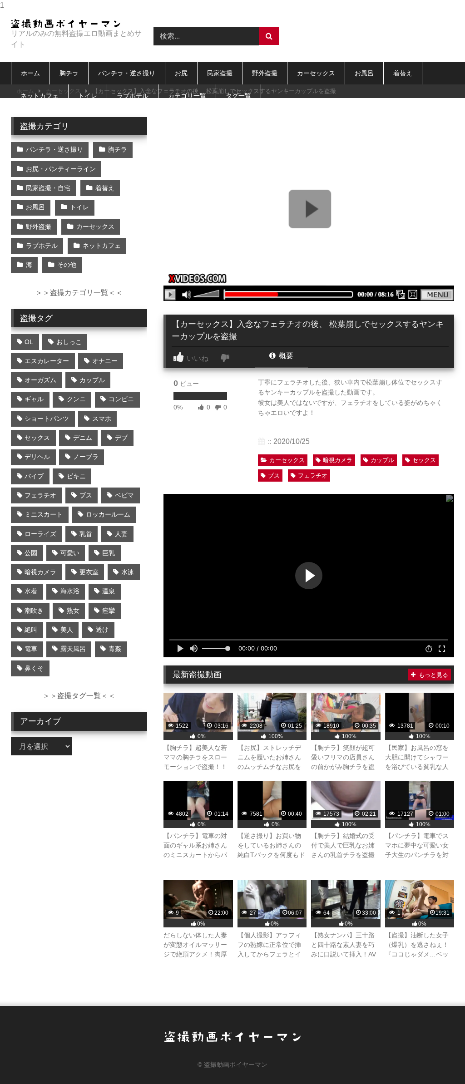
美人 (66, 629)
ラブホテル (132, 95)
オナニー (105, 361)
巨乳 (108, 553)
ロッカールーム (108, 514)
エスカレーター (47, 361)
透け (102, 629)
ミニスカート (44, 514)
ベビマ (124, 495)
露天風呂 (73, 648)
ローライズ (40, 533)
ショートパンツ (47, 418)
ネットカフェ (39, 95)
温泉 (108, 591)
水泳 (127, 572)
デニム (82, 437)
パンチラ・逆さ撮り (126, 73)
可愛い (69, 553)
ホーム (30, 73)
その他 (66, 264)
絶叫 (31, 629)
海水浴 (69, 591)
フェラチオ (312, 475)
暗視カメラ (337, 460)
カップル (382, 460)
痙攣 (108, 610)
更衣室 (89, 572)
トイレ (87, 95)
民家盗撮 (219, 73)
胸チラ (69, 73)
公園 (31, 553)
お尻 (181, 73)
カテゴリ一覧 (187, 95)
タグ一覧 (238, 95)
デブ (121, 437)
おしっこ (69, 341)
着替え (402, 73)
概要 (285, 356)
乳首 (85, 533)
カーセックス (316, 73)
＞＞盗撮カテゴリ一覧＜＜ (79, 292)
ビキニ (76, 476)
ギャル (34, 399)
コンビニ (121, 399)
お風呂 (364, 73)
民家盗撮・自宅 (48, 188)
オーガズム (40, 380)
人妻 (121, 533)
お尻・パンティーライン (61, 168)
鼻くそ (34, 668)
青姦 (115, 648)
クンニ (76, 399)
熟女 (73, 610)
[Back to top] (437, 1059)
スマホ (101, 418)
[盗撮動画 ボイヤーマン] (72, 23)
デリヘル (37, 456)
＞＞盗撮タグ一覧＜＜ (79, 696)
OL (29, 341)
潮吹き (34, 610)
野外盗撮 (264, 73)
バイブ (34, 476)
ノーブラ (86, 456)
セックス (424, 460)
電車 (31, 648)
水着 (31, 591)
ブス (274, 475)
